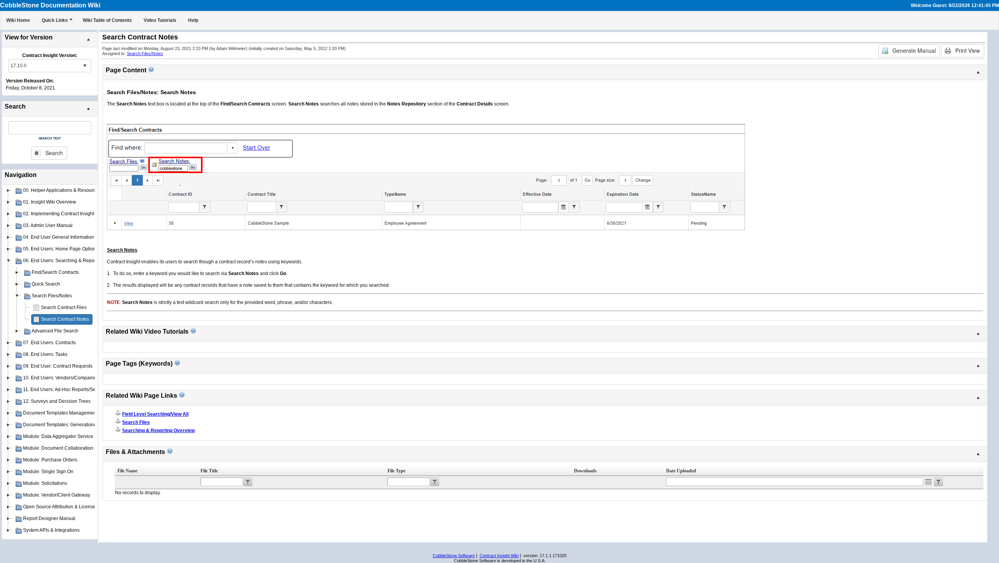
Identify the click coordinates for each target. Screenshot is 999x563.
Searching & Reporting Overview (158, 430)
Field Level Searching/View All (155, 414)
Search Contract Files (64, 307)
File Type (396, 471)
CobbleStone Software (454, 555)
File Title (209, 471)
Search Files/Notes (145, 53)
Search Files (136, 422)
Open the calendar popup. (928, 481)
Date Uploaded (681, 471)
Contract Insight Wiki (499, 555)
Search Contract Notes (65, 319)
